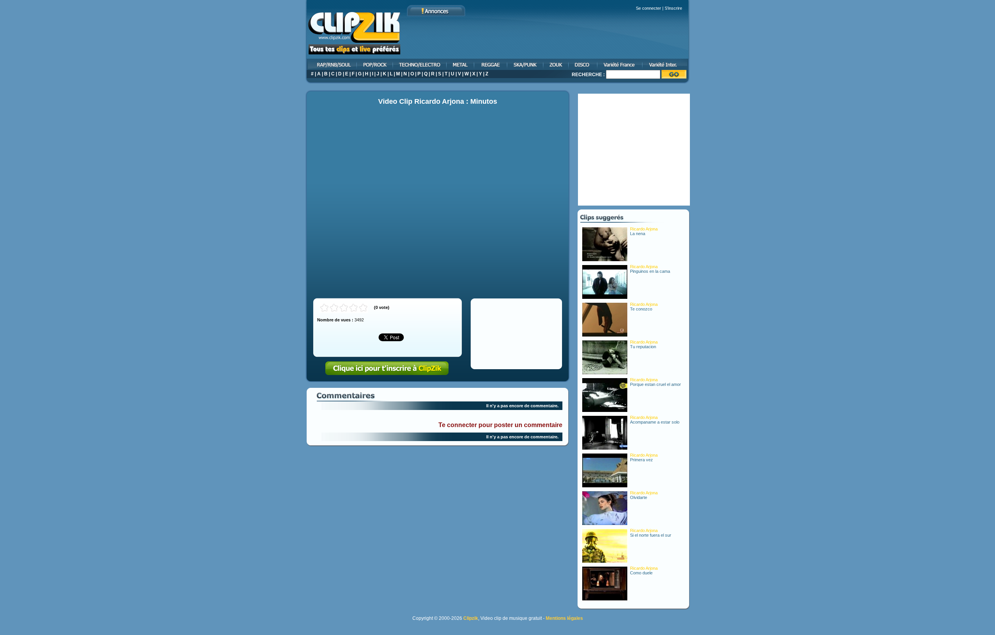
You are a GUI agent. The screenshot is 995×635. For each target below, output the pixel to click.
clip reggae (491, 64)
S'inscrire (673, 8)
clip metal (461, 64)
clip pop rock (375, 64)
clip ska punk (526, 64)
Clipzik (470, 618)
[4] (353, 308)
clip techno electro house (420, 64)
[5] (363, 308)
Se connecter (648, 8)
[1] (324, 308)
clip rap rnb (331, 64)
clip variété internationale (666, 64)
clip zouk (556, 64)
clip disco (583, 64)
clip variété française (620, 64)
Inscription (387, 368)
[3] (344, 308)
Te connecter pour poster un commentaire (500, 425)
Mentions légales (564, 618)
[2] (334, 308)
